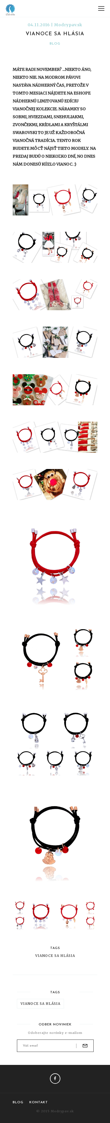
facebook (55, 1078)
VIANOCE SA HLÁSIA (55, 955)
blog (55, 43)
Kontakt (38, 1102)
